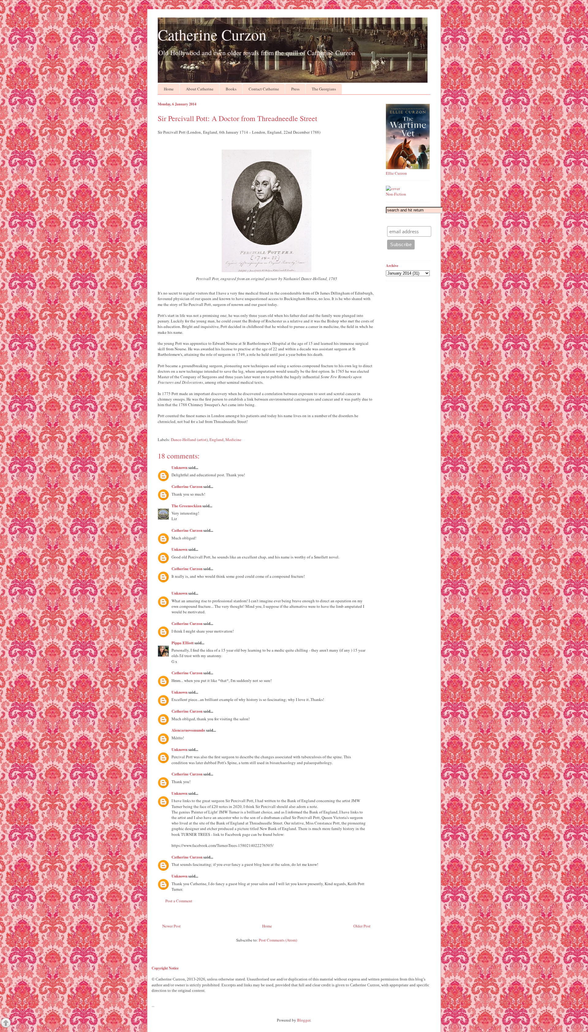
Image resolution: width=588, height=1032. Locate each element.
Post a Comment (178, 901)
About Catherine (199, 89)
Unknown (179, 467)
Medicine (233, 439)
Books (231, 89)
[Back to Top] (6, 1023)
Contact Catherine (264, 89)
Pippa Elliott (183, 642)
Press (295, 89)
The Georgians (324, 89)
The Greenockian (187, 505)
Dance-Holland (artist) (189, 439)
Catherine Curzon (212, 34)
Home (169, 89)
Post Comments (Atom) (278, 940)
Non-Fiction (396, 194)
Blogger (303, 1020)
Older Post (362, 926)
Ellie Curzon (396, 173)
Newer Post (171, 926)
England (216, 439)
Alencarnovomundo (188, 730)
